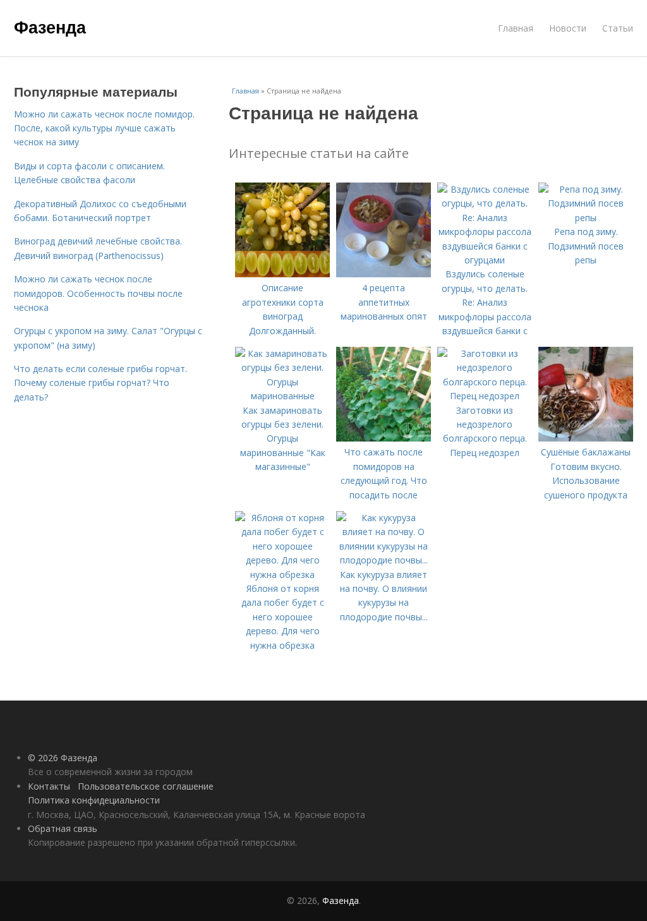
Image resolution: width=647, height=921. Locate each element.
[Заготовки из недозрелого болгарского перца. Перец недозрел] (484, 396)
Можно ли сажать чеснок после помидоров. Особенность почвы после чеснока (98, 293)
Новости (567, 28)
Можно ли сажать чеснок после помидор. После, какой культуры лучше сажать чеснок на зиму (104, 128)
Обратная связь (62, 828)
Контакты (49, 786)
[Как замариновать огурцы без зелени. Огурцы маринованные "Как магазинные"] (282, 396)
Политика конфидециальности (94, 800)
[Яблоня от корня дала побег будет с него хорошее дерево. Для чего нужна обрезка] (282, 575)
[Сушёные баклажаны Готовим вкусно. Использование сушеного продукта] (585, 438)
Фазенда (50, 27)
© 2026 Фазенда (62, 758)
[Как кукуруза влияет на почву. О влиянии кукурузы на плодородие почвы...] (383, 560)
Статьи (617, 28)
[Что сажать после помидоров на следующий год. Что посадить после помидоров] (383, 438)
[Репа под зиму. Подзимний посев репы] (585, 218)
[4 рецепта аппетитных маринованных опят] (383, 274)
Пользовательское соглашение (146, 786)
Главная (515, 28)
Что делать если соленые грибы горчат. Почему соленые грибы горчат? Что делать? (100, 383)
